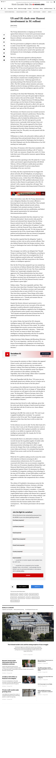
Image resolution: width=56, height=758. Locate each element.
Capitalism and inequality (7, 609)
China (26, 594)
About (51, 2)
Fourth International (9, 11)
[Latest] (5, 9)
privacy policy (20, 571)
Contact (47, 2)
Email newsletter (17, 557)
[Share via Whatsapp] (4, 42)
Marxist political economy (19, 609)
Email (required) (17, 532)
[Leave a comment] (4, 56)
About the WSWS (36, 11)
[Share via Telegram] (4, 45)
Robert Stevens (14, 25)
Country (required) (17, 551)
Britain (21, 594)
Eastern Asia (13, 597)
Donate (49, 11)
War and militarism (15, 600)
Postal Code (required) (18, 545)
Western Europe (35, 597)
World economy (14, 594)
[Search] (54, 9)
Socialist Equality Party (22, 11)
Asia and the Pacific (34, 594)
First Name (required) (18, 520)
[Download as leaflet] (4, 53)
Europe (28, 597)
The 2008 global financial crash (31, 609)
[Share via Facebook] (4, 35)
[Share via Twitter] (4, 38)
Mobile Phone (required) (19, 539)
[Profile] (54, 2)
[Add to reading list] (4, 60)
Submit (28, 575)
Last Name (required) (18, 526)
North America (21, 597)
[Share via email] (4, 49)
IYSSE (30, 11)
